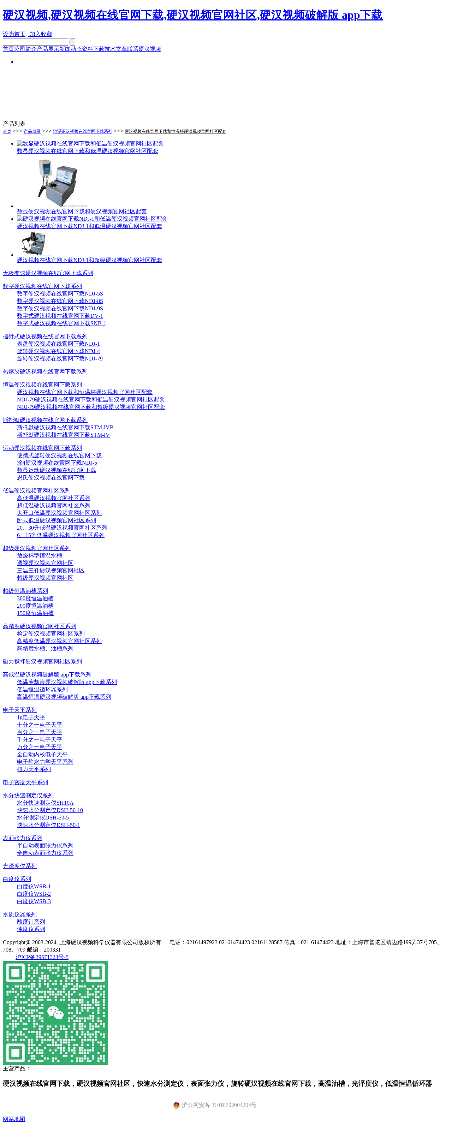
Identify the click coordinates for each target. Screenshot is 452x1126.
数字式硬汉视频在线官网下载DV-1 (60, 316)
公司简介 (25, 49)
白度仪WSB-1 (34, 886)
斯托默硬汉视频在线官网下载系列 (45, 420)
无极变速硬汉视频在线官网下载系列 (48, 273)
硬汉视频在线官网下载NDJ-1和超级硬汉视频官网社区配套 (89, 260)
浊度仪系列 (31, 929)
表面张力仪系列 (22, 838)
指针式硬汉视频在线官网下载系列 (45, 336)
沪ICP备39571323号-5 (42, 957)
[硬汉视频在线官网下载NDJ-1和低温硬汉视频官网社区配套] (92, 219)
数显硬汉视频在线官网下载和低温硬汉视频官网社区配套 (87, 151)
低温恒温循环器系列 (42, 689)
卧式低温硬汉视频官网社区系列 (56, 520)
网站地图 (14, 1119)
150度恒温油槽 (35, 613)
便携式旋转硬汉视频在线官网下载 (59, 455)
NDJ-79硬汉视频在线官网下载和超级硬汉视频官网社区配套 (91, 407)
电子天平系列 (20, 710)
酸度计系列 (31, 922)
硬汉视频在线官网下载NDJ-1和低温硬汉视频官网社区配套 (89, 226)
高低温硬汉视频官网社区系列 (53, 498)
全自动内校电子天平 (42, 754)
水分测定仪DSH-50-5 (43, 818)
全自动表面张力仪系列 (45, 853)
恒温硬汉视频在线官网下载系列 (82, 131)
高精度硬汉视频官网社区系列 (39, 626)
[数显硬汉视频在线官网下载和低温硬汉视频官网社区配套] (90, 144)
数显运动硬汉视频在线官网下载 (56, 470)
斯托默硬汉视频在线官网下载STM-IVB (65, 427)
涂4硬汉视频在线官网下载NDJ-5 (57, 463)
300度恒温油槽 (35, 598)
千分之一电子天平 (39, 740)
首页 (8, 49)
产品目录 (32, 131)
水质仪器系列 (20, 914)
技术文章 (116, 49)
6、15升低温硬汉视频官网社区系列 (61, 535)
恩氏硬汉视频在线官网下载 (51, 478)
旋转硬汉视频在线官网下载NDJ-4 (58, 351)
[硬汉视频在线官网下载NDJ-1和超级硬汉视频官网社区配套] (34, 255)
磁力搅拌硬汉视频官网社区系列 (42, 662)
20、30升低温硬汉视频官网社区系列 (62, 528)
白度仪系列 (17, 879)
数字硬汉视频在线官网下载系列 (42, 286)
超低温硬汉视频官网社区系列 (53, 505)
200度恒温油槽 (35, 606)
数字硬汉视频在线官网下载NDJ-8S (60, 301)
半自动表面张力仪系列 (45, 845)
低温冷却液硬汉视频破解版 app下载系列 (67, 682)
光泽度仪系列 (20, 866)
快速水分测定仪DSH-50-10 (50, 810)
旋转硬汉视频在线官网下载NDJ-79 (60, 359)
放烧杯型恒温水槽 (39, 556)
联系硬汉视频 (144, 49)
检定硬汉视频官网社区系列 (51, 634)
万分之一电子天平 (39, 747)
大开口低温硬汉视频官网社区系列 (59, 513)
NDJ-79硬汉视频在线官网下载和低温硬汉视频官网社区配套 (91, 400)
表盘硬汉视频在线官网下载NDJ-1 (58, 344)
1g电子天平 (31, 717)
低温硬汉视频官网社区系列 (37, 491)
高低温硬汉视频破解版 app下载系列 (47, 675)
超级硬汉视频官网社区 (45, 578)
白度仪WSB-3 (34, 901)
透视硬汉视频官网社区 (45, 563)
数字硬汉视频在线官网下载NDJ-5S (60, 294)
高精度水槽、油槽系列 (45, 648)
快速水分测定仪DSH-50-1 (48, 825)
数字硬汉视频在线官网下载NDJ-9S (60, 308)
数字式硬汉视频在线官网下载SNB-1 (61, 323)
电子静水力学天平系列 (45, 762)
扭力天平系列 (34, 769)
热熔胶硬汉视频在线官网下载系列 (45, 372)
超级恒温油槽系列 (25, 591)
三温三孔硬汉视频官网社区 (51, 570)
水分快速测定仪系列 (28, 795)
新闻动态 (70, 49)
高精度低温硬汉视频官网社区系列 (59, 641)
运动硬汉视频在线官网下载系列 (42, 448)
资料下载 (93, 49)
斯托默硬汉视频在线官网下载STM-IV (63, 435)
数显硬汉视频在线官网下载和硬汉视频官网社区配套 (82, 211)
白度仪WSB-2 (34, 894)
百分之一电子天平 (39, 732)
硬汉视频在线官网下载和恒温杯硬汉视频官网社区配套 (175, 131)
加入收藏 (40, 34)
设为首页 (14, 34)
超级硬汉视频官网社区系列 (37, 548)
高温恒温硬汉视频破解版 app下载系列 (64, 697)
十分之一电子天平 (39, 725)
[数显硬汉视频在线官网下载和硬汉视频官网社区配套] (52, 206)
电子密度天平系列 (25, 782)
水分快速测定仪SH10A (45, 803)
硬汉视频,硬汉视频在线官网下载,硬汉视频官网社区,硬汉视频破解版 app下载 (193, 14)
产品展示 (48, 49)
